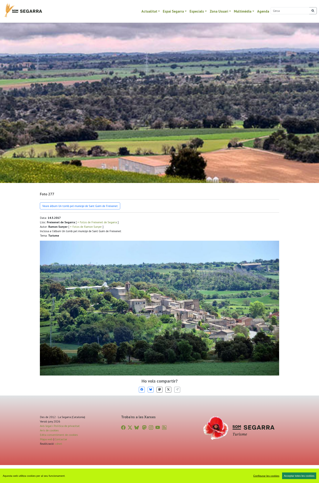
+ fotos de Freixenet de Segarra (97, 222)
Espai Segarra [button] (173, 11)
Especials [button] (197, 11)
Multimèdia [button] (242, 11)
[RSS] (164, 427)
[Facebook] (142, 390)
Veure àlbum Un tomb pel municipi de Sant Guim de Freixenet (80, 206)
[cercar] (313, 10)
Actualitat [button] (149, 11)
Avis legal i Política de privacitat (60, 426)
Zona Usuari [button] (219, 11)
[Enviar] (177, 390)
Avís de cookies (49, 430)
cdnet (58, 443)
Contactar (61, 439)
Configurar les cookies (266, 475)
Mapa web (46, 439)
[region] (159, 476)
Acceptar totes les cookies (299, 475)
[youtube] (157, 427)
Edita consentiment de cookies (59, 435)
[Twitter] (168, 390)
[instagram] (151, 427)
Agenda (263, 11)
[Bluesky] (151, 390)
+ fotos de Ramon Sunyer (85, 226)
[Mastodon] (159, 390)
